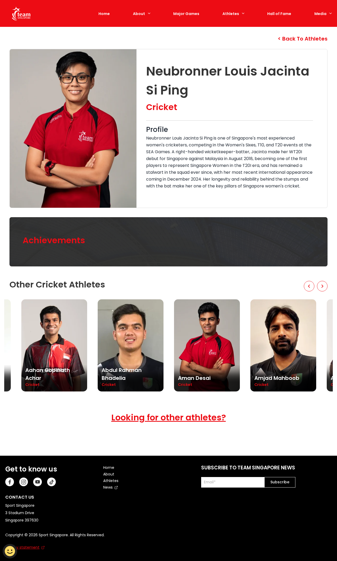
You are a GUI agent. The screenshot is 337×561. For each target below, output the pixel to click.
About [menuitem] (108, 474)
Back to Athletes (304, 38)
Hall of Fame (279, 13)
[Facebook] (9, 482)
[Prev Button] (309, 286)
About (139, 13)
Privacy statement (22, 547)
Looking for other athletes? (168, 417)
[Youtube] (37, 482)
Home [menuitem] (108, 467)
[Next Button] (322, 286)
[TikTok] (51, 482)
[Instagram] (23, 482)
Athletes (230, 13)
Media (320, 13)
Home (104, 13)
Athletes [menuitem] (110, 480)
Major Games (186, 13)
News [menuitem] (108, 487)
